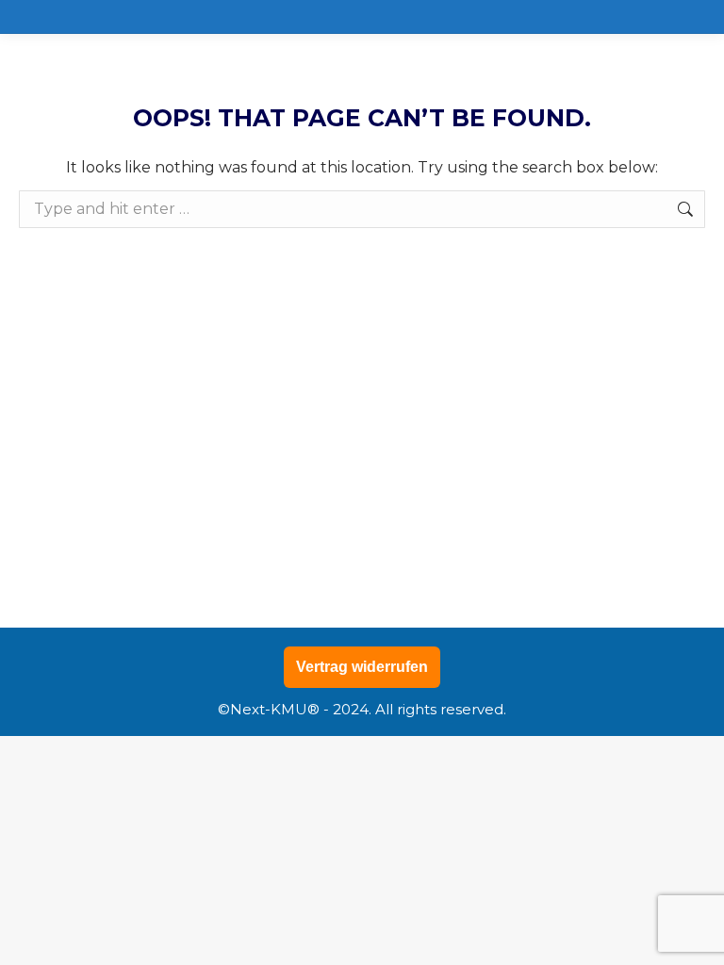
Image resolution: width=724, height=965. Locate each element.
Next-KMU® (275, 709)
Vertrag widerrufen (362, 667)
